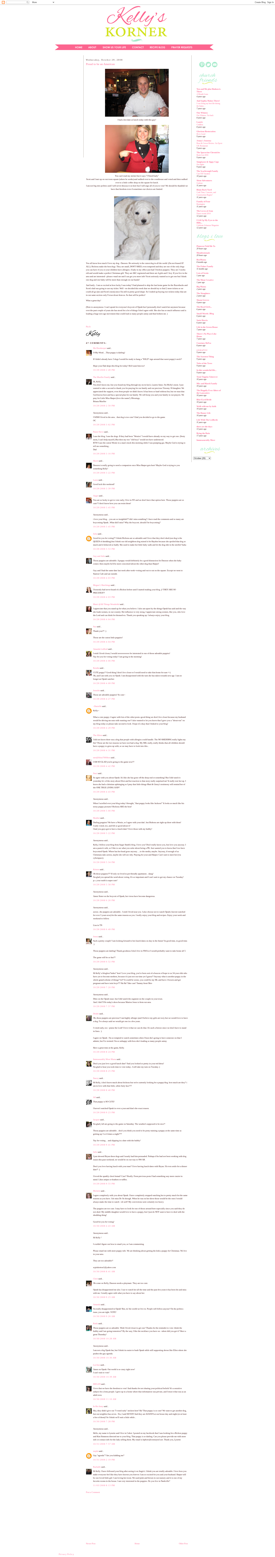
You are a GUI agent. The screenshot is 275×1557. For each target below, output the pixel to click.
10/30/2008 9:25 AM (104, 1297)
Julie (95, 1152)
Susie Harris (202, 320)
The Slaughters (203, 293)
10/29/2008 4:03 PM (104, 578)
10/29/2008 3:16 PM (104, 453)
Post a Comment (93, 1492)
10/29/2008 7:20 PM (104, 987)
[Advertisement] (67, 107)
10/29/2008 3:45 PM (104, 507)
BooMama (201, 259)
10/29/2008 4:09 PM (104, 683)
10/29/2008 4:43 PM (104, 792)
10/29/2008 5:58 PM (104, 884)
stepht (95, 1451)
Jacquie (96, 1119)
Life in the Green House (207, 327)
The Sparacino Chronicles (208, 152)
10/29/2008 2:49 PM (104, 370)
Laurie (200, 122)
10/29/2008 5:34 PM (104, 862)
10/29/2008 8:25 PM (104, 1071)
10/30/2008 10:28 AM (104, 1338)
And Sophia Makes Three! (208, 101)
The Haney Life (204, 413)
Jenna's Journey (204, 140)
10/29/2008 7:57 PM (104, 1006)
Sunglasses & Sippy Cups (208, 162)
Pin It (88, 326)
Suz (94, 626)
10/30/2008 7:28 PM (104, 1421)
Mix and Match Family (207, 383)
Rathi (95, 1323)
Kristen (96, 869)
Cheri (95, 1278)
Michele (96, 1191)
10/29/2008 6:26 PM (104, 900)
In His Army (98, 1406)
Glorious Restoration (206, 131)
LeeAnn (96, 1365)
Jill (94, 1097)
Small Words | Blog (205, 313)
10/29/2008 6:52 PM (104, 961)
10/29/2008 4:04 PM (104, 619)
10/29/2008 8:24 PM (104, 1052)
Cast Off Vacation (203, 174)
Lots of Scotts (202, 273)
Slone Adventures (204, 180)
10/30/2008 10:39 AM (104, 1377)
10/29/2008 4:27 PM (104, 699)
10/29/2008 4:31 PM (104, 750)
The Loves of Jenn (205, 211)
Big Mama (201, 286)
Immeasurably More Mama (104, 1059)
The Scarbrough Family (207, 171)
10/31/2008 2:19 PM (104, 1460)
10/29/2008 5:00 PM (104, 811)
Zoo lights (200, 164)
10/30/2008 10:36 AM (104, 1358)
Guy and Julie (99, 556)
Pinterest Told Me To (206, 246)
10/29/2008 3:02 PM (104, 424)
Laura (95, 480)
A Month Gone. (202, 94)
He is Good (201, 134)
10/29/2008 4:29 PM (104, 728)
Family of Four (203, 201)
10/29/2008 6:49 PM (104, 929)
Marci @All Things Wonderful (106, 604)
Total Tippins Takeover (207, 377)
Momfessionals (203, 253)
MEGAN (97, 1384)
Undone (200, 183)
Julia (95, 534)
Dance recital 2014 (204, 213)
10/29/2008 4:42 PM (104, 766)
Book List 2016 (202, 155)
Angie (95, 496)
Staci (95, 773)
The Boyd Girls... (204, 307)
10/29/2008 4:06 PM (104, 661)
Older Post (183, 1543)
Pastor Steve (98, 432)
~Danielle (97, 706)
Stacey (96, 1078)
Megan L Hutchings (101, 585)
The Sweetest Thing (205, 356)
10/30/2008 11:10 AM (104, 1399)
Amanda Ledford (100, 649)
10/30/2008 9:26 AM (104, 1316)
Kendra (96, 668)
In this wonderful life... (206, 370)
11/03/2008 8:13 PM (104, 1485)
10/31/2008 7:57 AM (104, 1444)
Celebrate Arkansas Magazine (208, 225)
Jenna (95, 936)
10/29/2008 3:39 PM (104, 488)
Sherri (95, 461)
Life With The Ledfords (207, 420)
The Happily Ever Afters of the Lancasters (209, 391)
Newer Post (90, 1543)
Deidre (96, 1013)
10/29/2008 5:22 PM (104, 833)
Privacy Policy (66, 1554)
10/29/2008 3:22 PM (104, 473)
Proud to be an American (100, 64)
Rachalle (97, 1467)
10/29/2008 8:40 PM (104, 1090)
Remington (201, 204)
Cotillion (200, 125)
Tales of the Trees (204, 363)
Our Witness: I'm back (205, 115)
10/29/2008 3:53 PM (104, 549)
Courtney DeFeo (204, 343)
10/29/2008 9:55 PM (104, 1183)
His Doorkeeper (99, 348)
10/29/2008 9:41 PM (104, 1145)
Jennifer (96, 690)
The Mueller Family (101, 377)
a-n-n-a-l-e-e (202, 350)
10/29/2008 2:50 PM (104, 405)
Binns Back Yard (204, 190)
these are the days (204, 426)
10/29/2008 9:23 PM (104, 1112)
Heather (96, 818)
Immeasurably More (206, 440)
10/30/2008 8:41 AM (104, 1271)
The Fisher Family (205, 266)
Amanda (96, 1304)
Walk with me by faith (206, 406)
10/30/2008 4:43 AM (104, 1226)
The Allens (97, 735)
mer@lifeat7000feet (101, 757)
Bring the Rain (203, 433)
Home (137, 1543)
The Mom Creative (205, 280)
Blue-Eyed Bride (204, 399)
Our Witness (202, 113)
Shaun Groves (203, 300)
